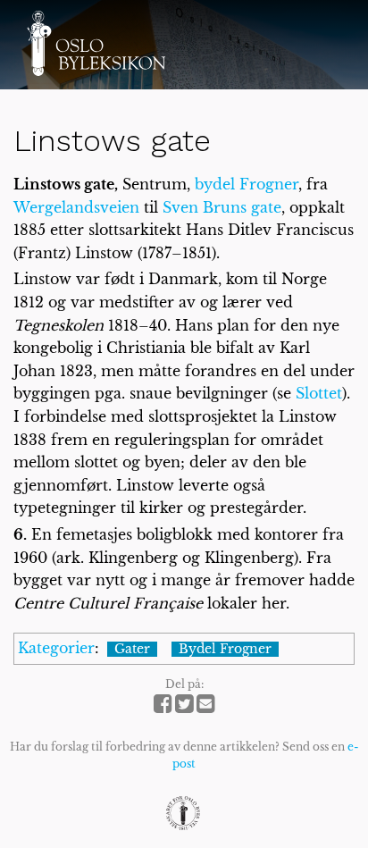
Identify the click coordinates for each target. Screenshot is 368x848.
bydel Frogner (246, 184)
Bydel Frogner (225, 650)
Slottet (319, 393)
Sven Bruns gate (222, 207)
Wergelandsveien (76, 207)
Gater (132, 650)
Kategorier (56, 648)
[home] (96, 43)
